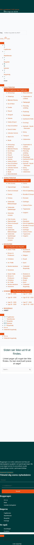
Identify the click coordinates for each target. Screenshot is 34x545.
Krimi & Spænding (28, 190)
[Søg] (29, 33)
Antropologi (11, 93)
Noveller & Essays (28, 194)
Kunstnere (11, 270)
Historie (10, 118)
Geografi (10, 115)
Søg (1, 33)
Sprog (25, 132)
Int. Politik (10, 262)
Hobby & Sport (12, 122)
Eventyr (10, 194)
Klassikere (26, 187)
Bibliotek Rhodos (13, 100)
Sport (24, 262)
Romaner (25, 198)
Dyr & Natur (11, 104)
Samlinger (26, 201)
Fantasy (10, 198)
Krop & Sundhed (12, 126)
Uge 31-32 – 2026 (28, 297)
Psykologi (26, 111)
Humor (25, 183)
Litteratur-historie (13, 133)
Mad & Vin (11, 136)
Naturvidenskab (27, 93)
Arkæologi (11, 96)
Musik (9, 140)
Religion (25, 255)
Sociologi (25, 122)
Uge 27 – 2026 (27, 294)
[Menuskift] (2, 43)
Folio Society (11, 183)
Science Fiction (27, 205)
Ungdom (25, 212)
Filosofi (10, 111)
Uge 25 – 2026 (12, 294)
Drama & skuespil (13, 190)
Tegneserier (26, 209)
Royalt (25, 259)
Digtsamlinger (12, 187)
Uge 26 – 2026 (12, 297)
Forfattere (11, 259)
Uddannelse (26, 139)
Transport (26, 135)
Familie (10, 107)
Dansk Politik (11, 249)
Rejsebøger (26, 115)
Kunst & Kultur (12, 129)
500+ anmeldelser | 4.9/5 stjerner (9, 9)
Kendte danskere (13, 266)
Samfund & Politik (28, 119)
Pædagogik (26, 102)
